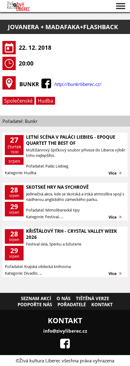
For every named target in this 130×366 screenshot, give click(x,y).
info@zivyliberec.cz (65, 331)
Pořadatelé (71, 304)
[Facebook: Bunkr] (46, 86)
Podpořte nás (35, 304)
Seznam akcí (36, 298)
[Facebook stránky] (65, 347)
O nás (63, 298)
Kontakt (102, 304)
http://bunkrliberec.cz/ (77, 84)
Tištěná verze (92, 298)
